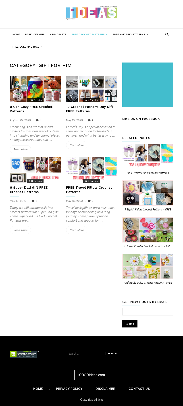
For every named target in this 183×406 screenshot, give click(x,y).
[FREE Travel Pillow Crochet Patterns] (91, 169)
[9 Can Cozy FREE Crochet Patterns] (35, 89)
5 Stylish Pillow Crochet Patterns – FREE (148, 209)
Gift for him (35, 100)
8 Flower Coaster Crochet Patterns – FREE (148, 246)
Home (16, 34)
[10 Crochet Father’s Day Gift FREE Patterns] (91, 89)
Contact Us (139, 389)
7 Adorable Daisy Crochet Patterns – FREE (147, 283)
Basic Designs (35, 34)
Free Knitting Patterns (132, 37)
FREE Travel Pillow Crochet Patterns (148, 173)
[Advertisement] (148, 85)
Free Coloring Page (28, 49)
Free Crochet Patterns (91, 37)
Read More (22, 150)
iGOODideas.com (91, 375)
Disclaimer (105, 389)
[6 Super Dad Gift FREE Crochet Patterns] (35, 169)
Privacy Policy (69, 389)
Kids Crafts (58, 34)
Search (112, 353)
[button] (167, 34)
